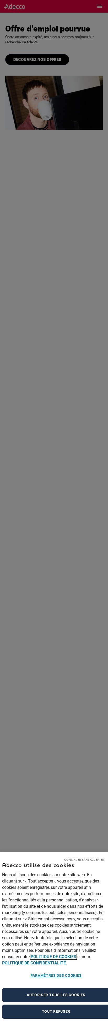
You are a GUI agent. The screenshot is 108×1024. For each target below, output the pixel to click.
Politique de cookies (53, 956)
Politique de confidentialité (34, 962)
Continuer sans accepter (84, 860)
